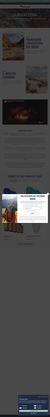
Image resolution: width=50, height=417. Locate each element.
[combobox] (32, 208)
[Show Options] (40, 208)
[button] (21, 396)
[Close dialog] (48, 194)
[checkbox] (35, 405)
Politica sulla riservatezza (43, 396)
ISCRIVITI (32, 213)
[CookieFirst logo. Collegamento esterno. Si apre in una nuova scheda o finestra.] (19, 397)
